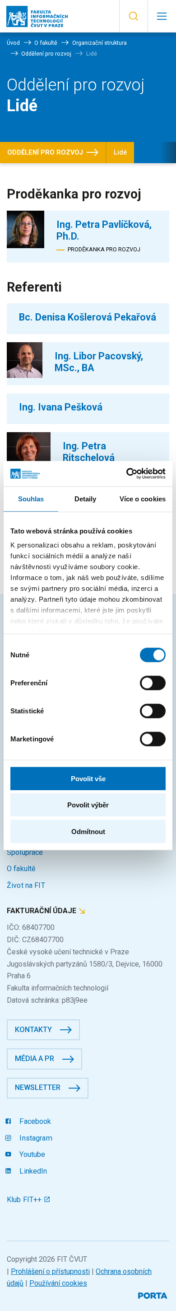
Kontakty (33, 1029)
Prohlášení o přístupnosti (50, 1271)
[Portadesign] (153, 1294)
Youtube (31, 1154)
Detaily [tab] (85, 498)
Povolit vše (88, 778)
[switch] (153, 682)
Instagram (35, 1138)
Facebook (34, 1121)
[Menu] (162, 16)
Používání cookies (58, 1283)
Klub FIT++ (25, 1199)
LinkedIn (32, 1171)
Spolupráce (25, 852)
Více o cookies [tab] (143, 498)
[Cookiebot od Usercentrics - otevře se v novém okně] (127, 474)
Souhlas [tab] (31, 498)
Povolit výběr (88, 805)
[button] (133, 16)
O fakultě (21, 868)
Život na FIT (26, 885)
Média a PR (34, 1058)
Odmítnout (88, 831)
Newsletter (37, 1087)
